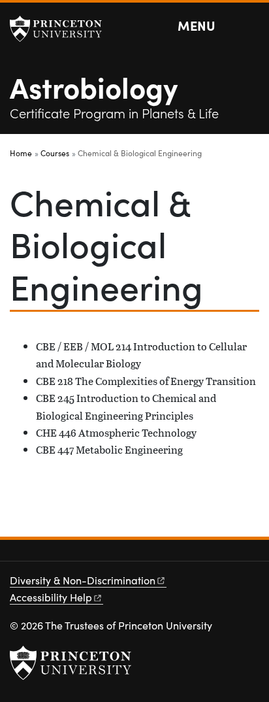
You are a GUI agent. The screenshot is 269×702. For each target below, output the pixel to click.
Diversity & (82, 580)
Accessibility (51, 597)
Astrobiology (94, 86)
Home (21, 153)
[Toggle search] (251, 26)
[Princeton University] (62, 29)
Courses (54, 153)
